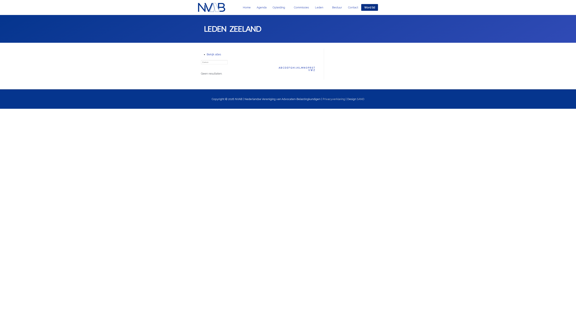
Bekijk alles (214, 54)
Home (247, 7)
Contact (353, 7)
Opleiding (279, 7)
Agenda (262, 7)
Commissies (301, 7)
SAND (360, 99)
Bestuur (337, 7)
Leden (319, 7)
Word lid (369, 7)
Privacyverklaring (334, 99)
